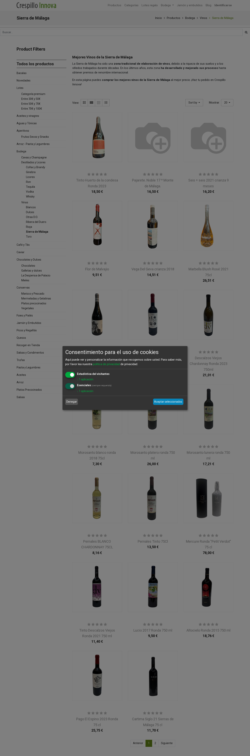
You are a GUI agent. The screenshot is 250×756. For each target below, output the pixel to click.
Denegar (71, 401)
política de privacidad (106, 364)
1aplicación (85, 379)
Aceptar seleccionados (168, 401)
